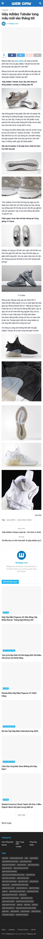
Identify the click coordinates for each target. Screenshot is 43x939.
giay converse (7, 868)
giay (26, 858)
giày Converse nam (9, 904)
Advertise (12, 929)
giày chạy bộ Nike (8, 901)
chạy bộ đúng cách (16, 858)
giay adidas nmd (25, 861)
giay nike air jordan (9, 878)
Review (5, 612)
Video (32, 845)
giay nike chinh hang (9, 881)
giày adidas (19, 61)
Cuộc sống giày (8, 761)
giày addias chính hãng (17, 891)
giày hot (34, 904)
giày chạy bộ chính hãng (11, 898)
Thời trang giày (9, 650)
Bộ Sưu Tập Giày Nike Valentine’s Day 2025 (20, 731)
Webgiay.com (13, 23)
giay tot (5, 891)
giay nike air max (22, 878)
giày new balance (8, 908)
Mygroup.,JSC (32, 934)
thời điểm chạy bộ (22, 914)
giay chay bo (22, 864)
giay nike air (31, 874)
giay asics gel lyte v (9, 864)
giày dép (27, 904)
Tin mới (12, 10)
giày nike (5, 911)
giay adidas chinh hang (10, 861)
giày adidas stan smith (10, 894)
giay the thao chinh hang (20, 884)
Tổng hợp (33, 842)
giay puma (6, 884)
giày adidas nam (32, 891)
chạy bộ (5, 858)
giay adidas (11, 520)
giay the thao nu (22, 888)
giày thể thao (36, 911)
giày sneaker (25, 911)
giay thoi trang (34, 888)
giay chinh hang (33, 864)
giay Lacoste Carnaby (9, 871)
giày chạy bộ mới (26, 898)
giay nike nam (23, 881)
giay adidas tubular (24, 520)
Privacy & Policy (23, 929)
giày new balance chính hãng (26, 908)
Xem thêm (21, 815)
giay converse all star (21, 868)
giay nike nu (34, 881)
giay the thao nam (8, 888)
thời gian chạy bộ (8, 914)
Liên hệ (33, 929)
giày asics (23, 894)
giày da (19, 904)
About (4, 929)
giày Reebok (15, 911)
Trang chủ (5, 10)
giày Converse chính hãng (24, 901)
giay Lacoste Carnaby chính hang (13, 874)
